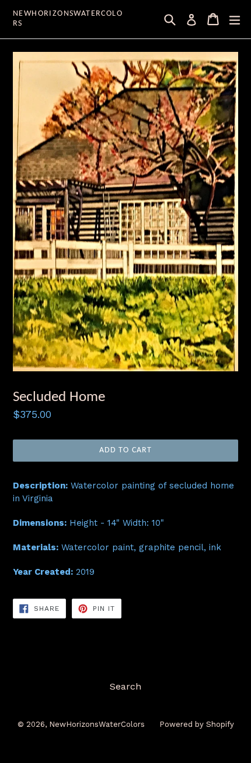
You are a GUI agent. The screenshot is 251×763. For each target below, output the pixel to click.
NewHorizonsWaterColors (68, 18)
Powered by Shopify (196, 724)
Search (125, 686)
